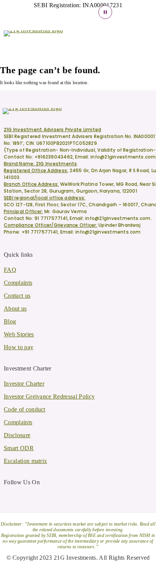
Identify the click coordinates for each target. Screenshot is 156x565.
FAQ (10, 270)
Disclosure (17, 435)
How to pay (18, 347)
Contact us (17, 295)
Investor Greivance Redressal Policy (49, 396)
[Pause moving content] (105, 12)
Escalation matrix (25, 461)
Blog (10, 321)
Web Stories (19, 334)
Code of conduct (24, 409)
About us (15, 308)
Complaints (18, 282)
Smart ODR (19, 448)
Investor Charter (24, 383)
